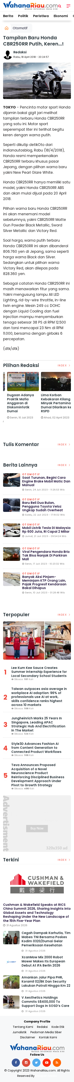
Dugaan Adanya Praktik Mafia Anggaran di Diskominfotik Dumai (17, 403)
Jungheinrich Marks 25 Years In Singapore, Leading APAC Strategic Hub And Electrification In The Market (38, 724)
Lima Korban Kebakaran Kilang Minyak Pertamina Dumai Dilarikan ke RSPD (53, 403)
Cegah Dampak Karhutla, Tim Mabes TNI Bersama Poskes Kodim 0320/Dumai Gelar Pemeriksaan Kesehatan (46, 939)
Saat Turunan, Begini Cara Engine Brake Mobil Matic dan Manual (46, 481)
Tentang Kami (23, 1027)
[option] (20, 397)
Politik (23, 16)
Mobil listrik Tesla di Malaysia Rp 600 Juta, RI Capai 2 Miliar (46, 530)
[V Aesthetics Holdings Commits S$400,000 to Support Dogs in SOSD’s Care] (11, 1002)
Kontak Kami (48, 1037)
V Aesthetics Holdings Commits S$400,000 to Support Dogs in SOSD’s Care (45, 1001)
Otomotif (20, 28)
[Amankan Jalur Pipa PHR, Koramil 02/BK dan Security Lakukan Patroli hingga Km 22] (11, 982)
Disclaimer (27, 1037)
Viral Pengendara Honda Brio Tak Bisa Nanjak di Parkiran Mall (46, 555)
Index (63, 365)
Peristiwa (41, 16)
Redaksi (20, 52)
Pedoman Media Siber (46, 1032)
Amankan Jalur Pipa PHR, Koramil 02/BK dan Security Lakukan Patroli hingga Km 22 (46, 981)
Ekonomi (61, 16)
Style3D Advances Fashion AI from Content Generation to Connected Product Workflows (36, 748)
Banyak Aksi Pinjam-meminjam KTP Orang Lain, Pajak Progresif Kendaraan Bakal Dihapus (44, 582)
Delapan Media (46, 1076)
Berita (8, 16)
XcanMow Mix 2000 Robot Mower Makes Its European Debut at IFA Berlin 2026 (43, 961)
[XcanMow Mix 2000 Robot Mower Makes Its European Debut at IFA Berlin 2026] (11, 962)
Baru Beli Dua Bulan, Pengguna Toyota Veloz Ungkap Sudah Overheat (42, 506)
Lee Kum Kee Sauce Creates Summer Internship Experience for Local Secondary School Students (39, 672)
